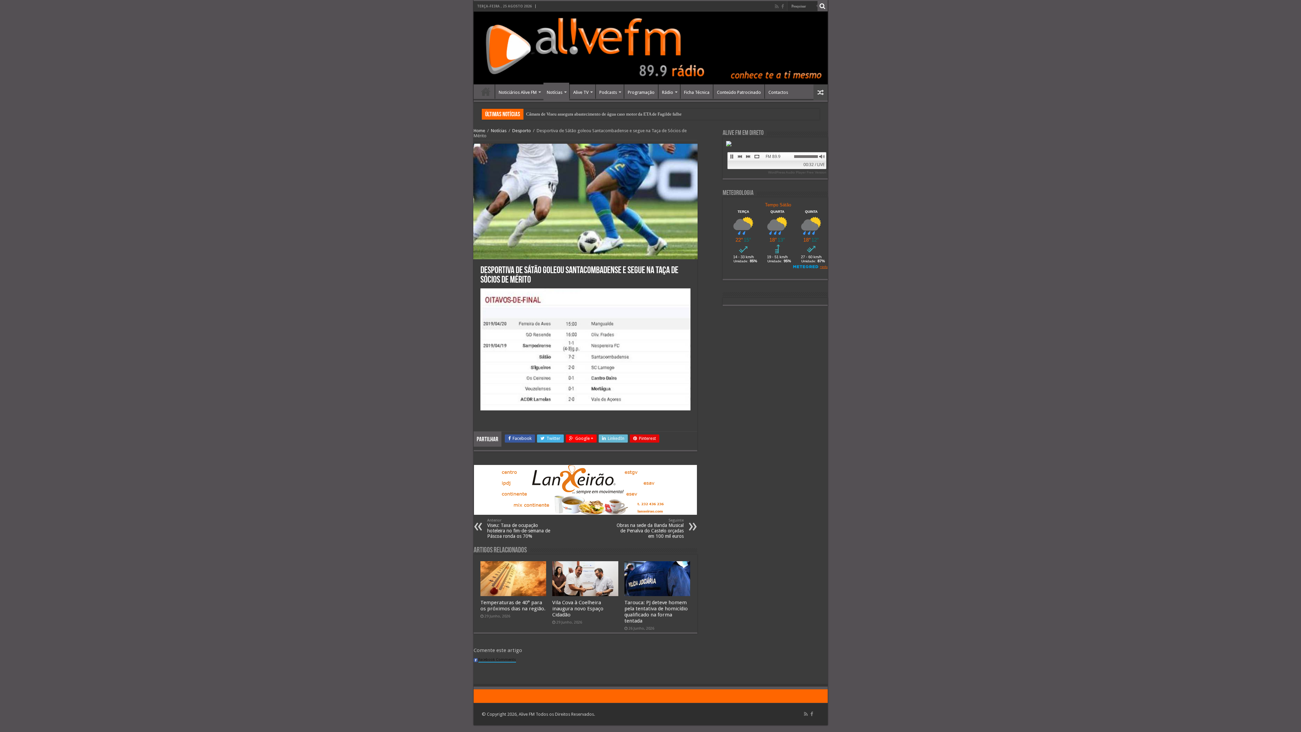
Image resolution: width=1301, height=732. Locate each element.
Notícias (554, 92)
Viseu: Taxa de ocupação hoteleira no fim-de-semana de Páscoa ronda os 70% (518, 528)
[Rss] (776, 6)
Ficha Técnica (696, 92)
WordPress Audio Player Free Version (797, 172)
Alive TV (580, 92)
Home (486, 91)
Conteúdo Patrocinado (739, 92)
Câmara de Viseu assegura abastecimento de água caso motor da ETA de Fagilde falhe (604, 114)
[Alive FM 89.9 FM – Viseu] (651, 48)
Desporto (521, 130)
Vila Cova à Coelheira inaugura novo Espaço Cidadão (577, 608)
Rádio (667, 92)
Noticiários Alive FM (518, 92)
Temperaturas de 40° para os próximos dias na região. (512, 605)
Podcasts (608, 92)
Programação (641, 92)
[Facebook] (783, 6)
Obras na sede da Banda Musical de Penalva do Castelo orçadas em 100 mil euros (650, 528)
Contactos (778, 92)
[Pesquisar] (823, 6)
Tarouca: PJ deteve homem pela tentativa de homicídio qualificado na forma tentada (656, 611)
